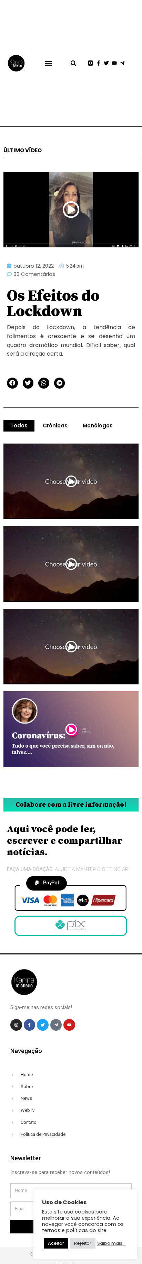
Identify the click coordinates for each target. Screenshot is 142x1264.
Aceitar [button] (56, 1243)
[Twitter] (106, 63)
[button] (48, 63)
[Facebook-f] (98, 63)
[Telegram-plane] (122, 63)
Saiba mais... (111, 1243)
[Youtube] (114, 63)
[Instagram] (16, 1025)
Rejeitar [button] (82, 1243)
